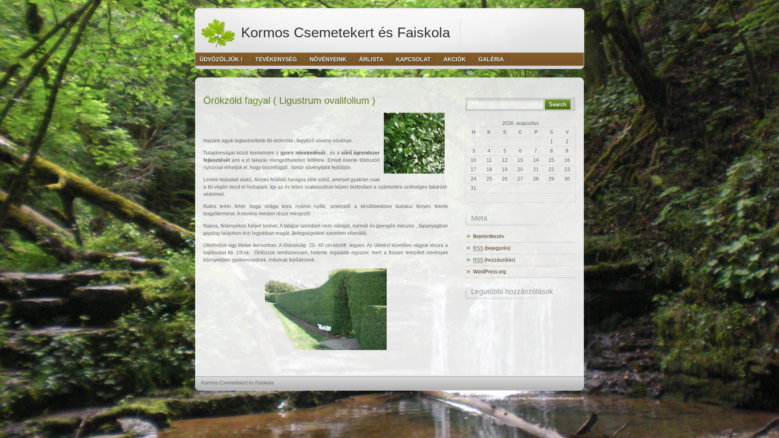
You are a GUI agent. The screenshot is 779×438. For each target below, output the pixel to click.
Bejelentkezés (488, 236)
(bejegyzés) (491, 248)
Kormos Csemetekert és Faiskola (343, 32)
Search (557, 104)
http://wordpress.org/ (490, 398)
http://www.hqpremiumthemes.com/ (551, 398)
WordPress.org (489, 272)
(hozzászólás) (494, 260)
